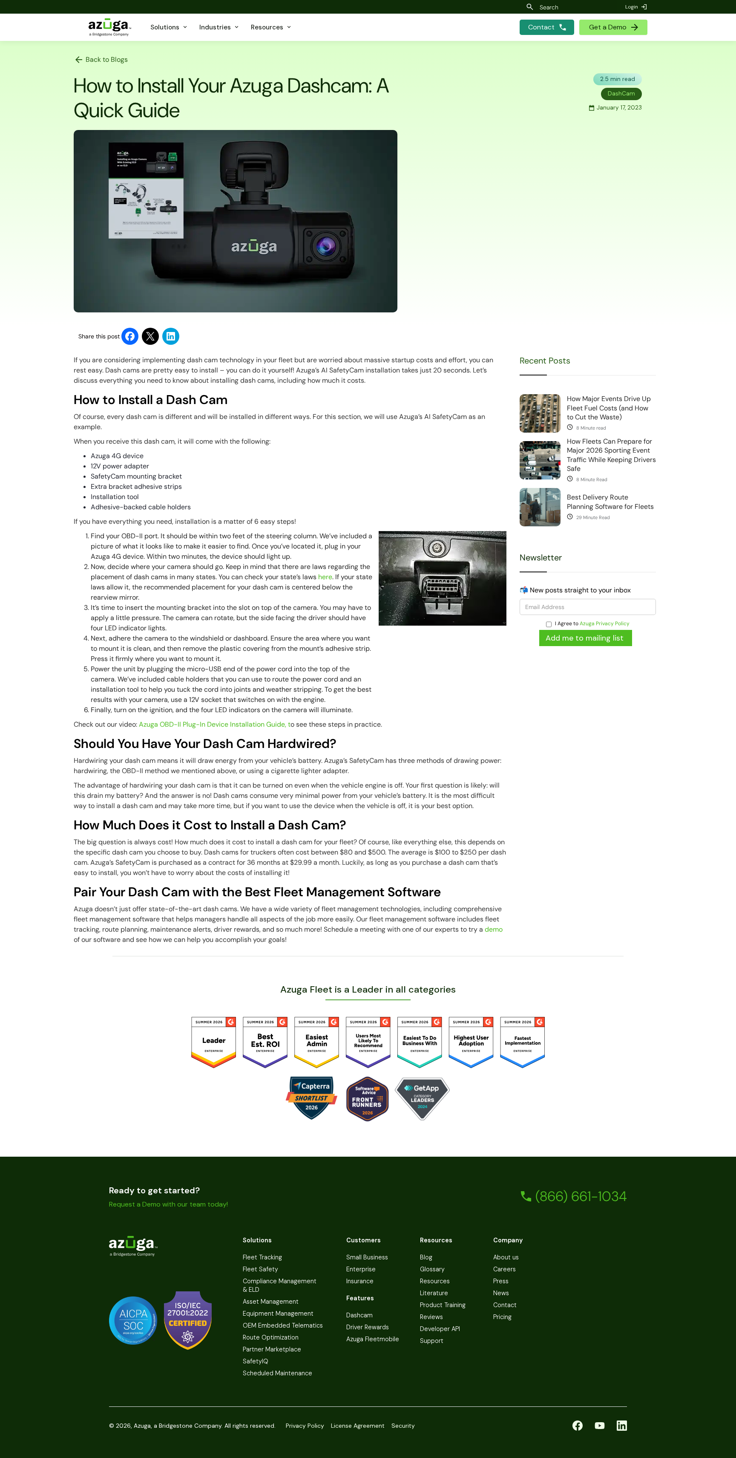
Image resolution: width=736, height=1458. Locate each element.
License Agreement (358, 1425)
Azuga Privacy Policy (605, 623)
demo (494, 929)
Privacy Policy (305, 1425)
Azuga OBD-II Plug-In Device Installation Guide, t (214, 724)
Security (403, 1425)
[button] (169, 27)
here (325, 576)
